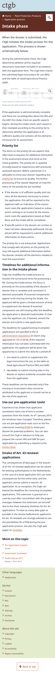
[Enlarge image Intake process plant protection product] (50, 91)
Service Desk (8, 447)
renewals (17, 530)
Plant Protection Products (28, 15)
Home (8, 15)
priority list (7, 178)
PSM (27, 427)
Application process (15, 19)
